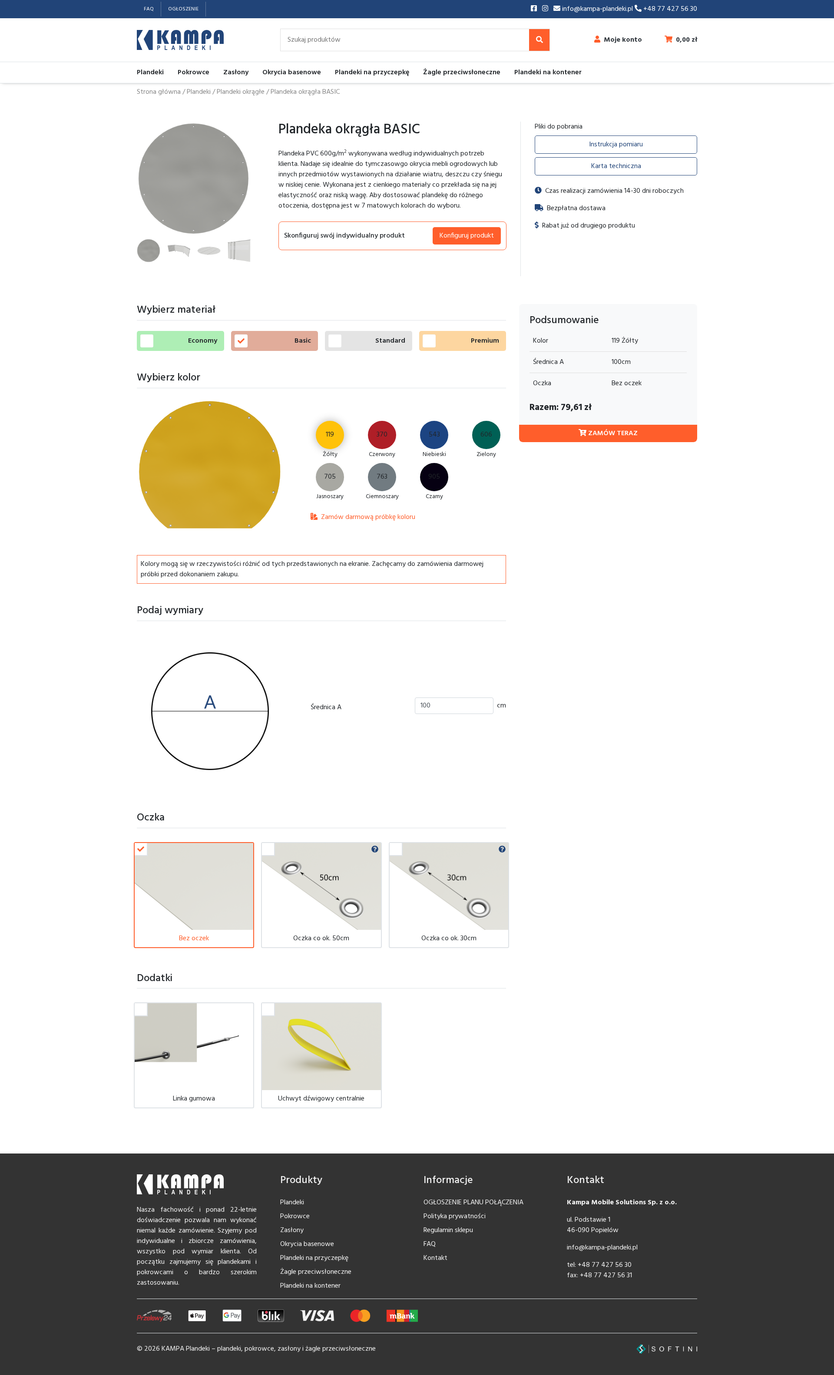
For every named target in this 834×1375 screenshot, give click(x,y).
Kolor (540, 341)
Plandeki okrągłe (241, 92)
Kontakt (435, 1258)
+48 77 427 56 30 (669, 9)
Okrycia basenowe (291, 72)
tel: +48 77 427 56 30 (599, 1265)
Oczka (542, 383)
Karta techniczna (616, 166)
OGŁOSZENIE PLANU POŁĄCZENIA (473, 1202)
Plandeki (150, 72)
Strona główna (159, 92)
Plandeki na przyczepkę (372, 72)
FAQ (149, 9)
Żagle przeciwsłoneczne (461, 72)
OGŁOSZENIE (183, 9)
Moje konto (623, 40)
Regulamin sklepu (448, 1230)
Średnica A (326, 707)
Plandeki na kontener (548, 72)
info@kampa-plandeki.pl (597, 9)
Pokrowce (193, 72)
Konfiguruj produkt (467, 235)
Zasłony (235, 72)
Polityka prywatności (455, 1216)
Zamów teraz (612, 433)
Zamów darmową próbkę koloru (367, 517)
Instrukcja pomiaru (616, 144)
